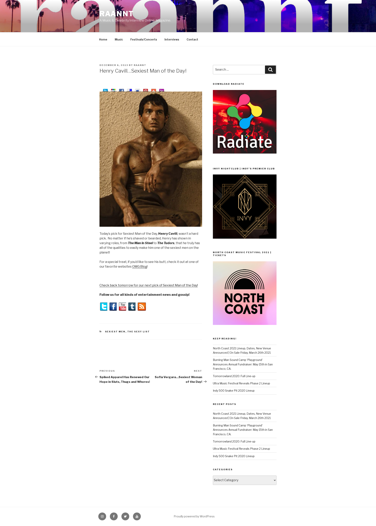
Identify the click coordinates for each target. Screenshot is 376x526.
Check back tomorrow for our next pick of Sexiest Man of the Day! (148, 285)
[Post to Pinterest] (146, 89)
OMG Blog (139, 266)
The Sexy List (138, 331)
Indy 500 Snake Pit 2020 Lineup (234, 390)
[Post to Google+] (113, 89)
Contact (192, 39)
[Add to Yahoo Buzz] (162, 89)
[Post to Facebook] (122, 89)
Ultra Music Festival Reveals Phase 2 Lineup (241, 383)
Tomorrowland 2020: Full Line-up (234, 376)
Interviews (171, 39)
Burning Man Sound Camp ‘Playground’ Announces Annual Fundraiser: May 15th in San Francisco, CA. (243, 364)
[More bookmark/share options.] (154, 89)
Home (103, 39)
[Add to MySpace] (138, 89)
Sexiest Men (115, 331)
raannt (116, 13)
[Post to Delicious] (130, 89)
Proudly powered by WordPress (194, 516)
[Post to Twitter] (105, 89)
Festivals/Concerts (143, 39)
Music (119, 39)
